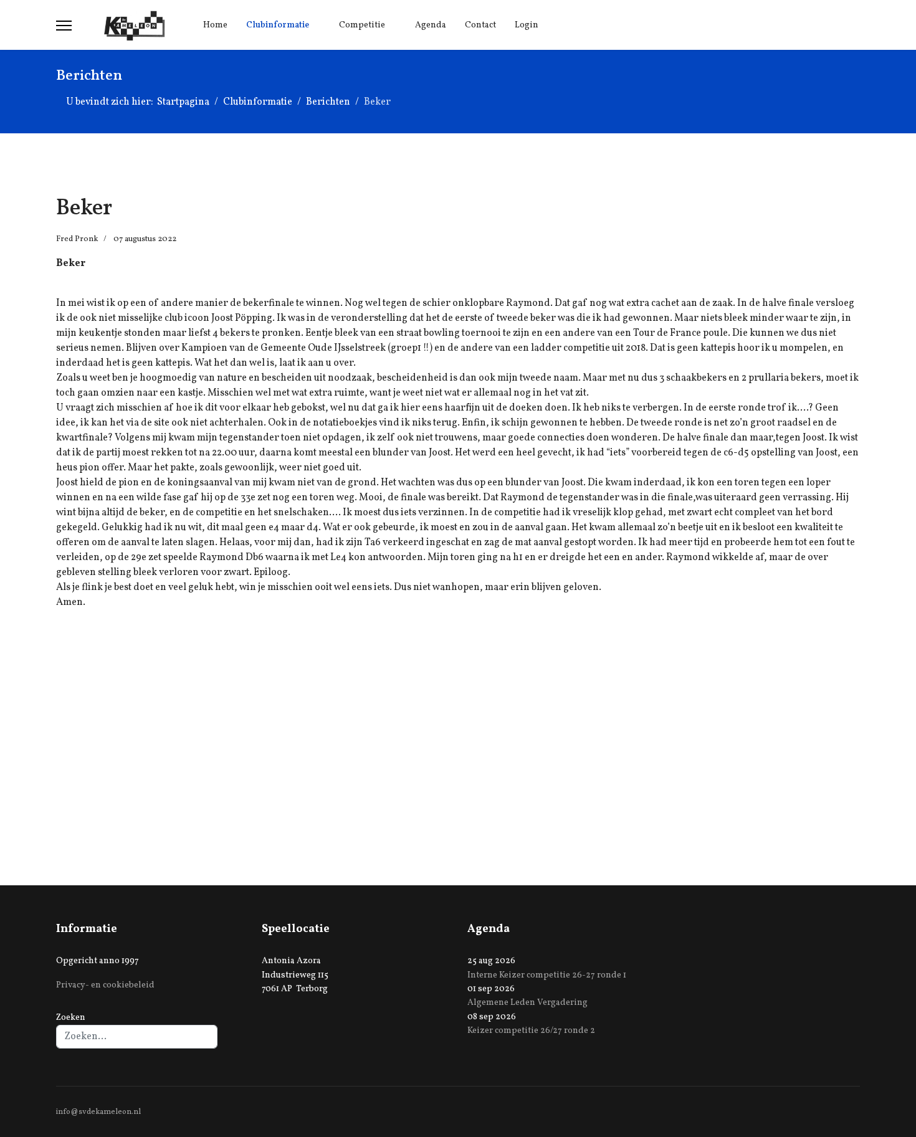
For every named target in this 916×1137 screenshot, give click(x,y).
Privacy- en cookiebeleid (105, 985)
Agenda (430, 25)
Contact (480, 25)
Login (526, 25)
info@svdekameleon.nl (98, 1112)
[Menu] (64, 25)
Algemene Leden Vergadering (527, 1003)
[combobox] (136, 1037)
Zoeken (70, 1018)
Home (215, 25)
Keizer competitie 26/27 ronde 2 (531, 1031)
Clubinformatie (277, 25)
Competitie (362, 25)
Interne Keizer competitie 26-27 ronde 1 (546, 975)
